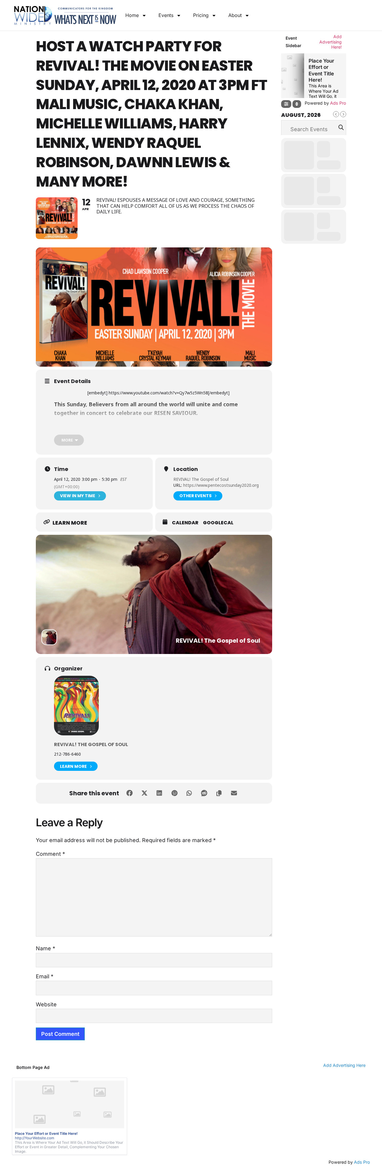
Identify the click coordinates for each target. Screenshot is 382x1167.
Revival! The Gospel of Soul (91, 744)
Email (44, 976)
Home (132, 15)
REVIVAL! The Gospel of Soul (201, 479)
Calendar (185, 523)
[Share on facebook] (129, 793)
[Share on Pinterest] (174, 793)
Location (185, 469)
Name (45, 948)
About (235, 15)
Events (165, 15)
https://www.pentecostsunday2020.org (220, 485)
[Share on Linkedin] (159, 793)
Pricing (201, 15)
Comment (50, 854)
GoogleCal (218, 523)
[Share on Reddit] (204, 793)
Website (46, 1004)
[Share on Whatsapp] (189, 793)
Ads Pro (362, 1162)
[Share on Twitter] (144, 793)
